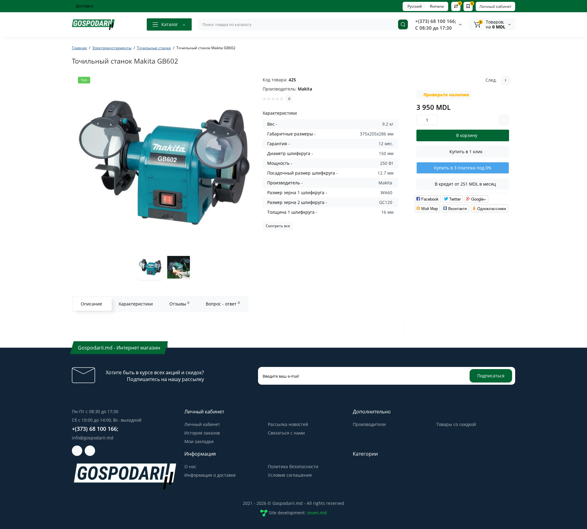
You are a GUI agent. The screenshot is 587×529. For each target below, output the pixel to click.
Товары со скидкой (456, 424)
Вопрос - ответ (223, 304)
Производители (369, 424)
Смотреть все (278, 225)
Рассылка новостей (288, 424)
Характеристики (136, 304)
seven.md (317, 513)
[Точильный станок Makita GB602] (164, 163)
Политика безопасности (293, 466)
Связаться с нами (286, 433)
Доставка (84, 6)
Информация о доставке (210, 475)
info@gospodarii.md (92, 438)
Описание (91, 304)
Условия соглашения (290, 475)
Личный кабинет (495, 6)
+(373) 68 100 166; (435, 21)
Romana (437, 6)
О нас (190, 466)
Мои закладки (199, 441)
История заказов (202, 433)
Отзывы (179, 304)
